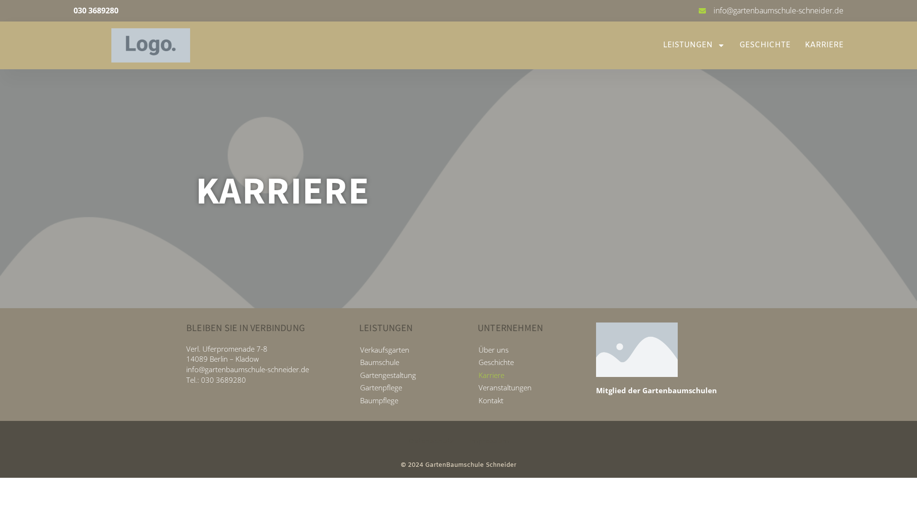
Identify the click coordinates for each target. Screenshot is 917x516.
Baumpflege (379, 400)
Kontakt (491, 400)
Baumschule (379, 362)
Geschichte (764, 45)
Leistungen (688, 45)
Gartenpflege (381, 387)
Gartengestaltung (388, 375)
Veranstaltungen (505, 387)
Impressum (489, 441)
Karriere (824, 45)
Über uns (494, 350)
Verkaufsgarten (384, 350)
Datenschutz (431, 441)
